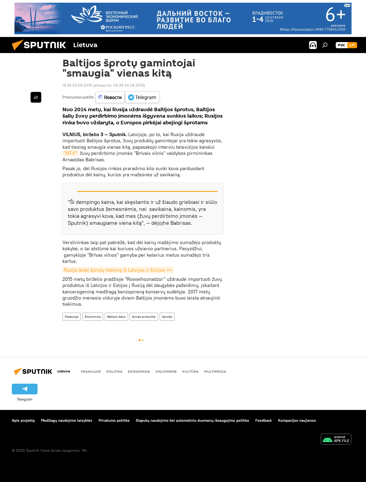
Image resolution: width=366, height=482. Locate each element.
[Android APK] (336, 440)
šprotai (167, 317)
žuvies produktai (144, 317)
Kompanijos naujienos (297, 420)
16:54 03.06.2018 (77, 85)
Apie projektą (23, 420)
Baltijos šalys (116, 317)
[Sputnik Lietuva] (41, 51)
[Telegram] (142, 97)
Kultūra (190, 371)
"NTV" (70, 153)
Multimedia (215, 371)
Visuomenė (166, 371)
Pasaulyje (71, 317)
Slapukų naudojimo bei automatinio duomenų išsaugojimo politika (192, 420)
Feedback (263, 420)
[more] (36, 97)
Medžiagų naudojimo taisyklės (66, 420)
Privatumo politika (114, 420)
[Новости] (110, 97)
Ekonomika (93, 317)
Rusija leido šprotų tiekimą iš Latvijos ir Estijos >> (118, 270)
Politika (114, 371)
